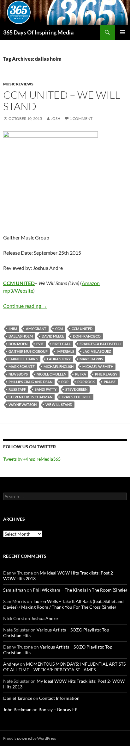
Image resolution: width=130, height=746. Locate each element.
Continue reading (25, 306)
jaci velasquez (97, 351)
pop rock (86, 382)
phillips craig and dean (30, 382)
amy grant (36, 328)
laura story (59, 359)
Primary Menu (122, 32)
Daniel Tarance (17, 698)
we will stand (58, 404)
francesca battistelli (100, 344)
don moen (18, 344)
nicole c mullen (51, 374)
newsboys (18, 374)
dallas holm (21, 336)
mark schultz (22, 366)
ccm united (82, 328)
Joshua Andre (44, 618)
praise (109, 382)
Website (24, 291)
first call (61, 344)
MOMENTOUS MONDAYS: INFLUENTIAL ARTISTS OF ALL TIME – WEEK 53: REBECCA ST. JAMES (64, 666)
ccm (59, 328)
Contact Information (59, 698)
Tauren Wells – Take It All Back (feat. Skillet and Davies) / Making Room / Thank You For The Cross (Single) (63, 604)
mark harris (91, 359)
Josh (55, 118)
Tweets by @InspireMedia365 (32, 459)
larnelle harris (23, 359)
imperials (65, 351)
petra (80, 374)
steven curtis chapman (30, 397)
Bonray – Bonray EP (58, 709)
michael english (59, 366)
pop (64, 382)
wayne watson (23, 404)
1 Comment (81, 118)
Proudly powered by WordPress (29, 738)
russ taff (17, 389)
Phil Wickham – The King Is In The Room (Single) (80, 590)
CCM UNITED (19, 283)
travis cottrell (76, 397)
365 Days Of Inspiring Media (38, 32)
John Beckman (17, 709)
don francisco (87, 336)
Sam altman (14, 590)
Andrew (11, 664)
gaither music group (28, 351)
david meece (53, 336)
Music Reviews (18, 84)
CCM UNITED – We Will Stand (61, 100)
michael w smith (97, 366)
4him (13, 328)
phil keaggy (106, 374)
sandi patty (45, 389)
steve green (76, 389)
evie (40, 344)
